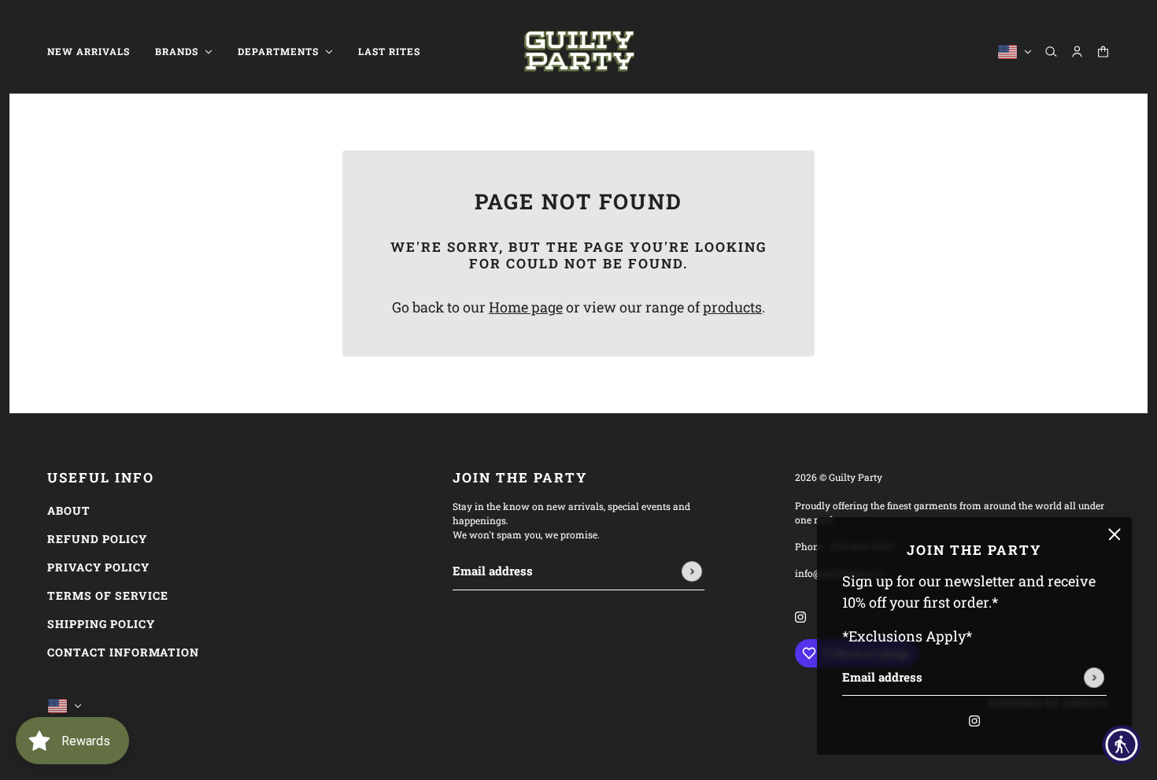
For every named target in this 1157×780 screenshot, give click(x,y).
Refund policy (97, 538)
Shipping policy (101, 623)
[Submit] (1094, 677)
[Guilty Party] (579, 51)
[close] (1114, 534)
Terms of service (107, 595)
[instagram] (974, 719)
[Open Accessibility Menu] (1121, 744)
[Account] (1077, 51)
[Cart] (1103, 51)
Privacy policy (98, 567)
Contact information (123, 652)
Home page (526, 307)
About (69, 510)
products (732, 307)
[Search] (1051, 51)
